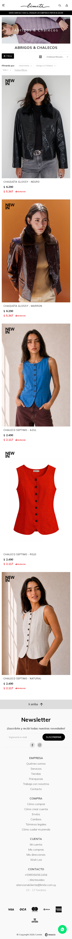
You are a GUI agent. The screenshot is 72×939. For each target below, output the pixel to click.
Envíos (36, 814)
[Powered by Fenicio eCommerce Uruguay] (50, 934)
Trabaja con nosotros (36, 784)
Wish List (36, 859)
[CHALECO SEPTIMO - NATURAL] (36, 623)
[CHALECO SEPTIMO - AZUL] (36, 375)
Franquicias (36, 779)
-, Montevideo (36, 880)
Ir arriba (36, 704)
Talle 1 (5, 70)
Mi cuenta (36, 844)
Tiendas (36, 773)
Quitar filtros (21, 70)
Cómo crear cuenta (36, 809)
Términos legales (36, 824)
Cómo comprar (36, 804)
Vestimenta (24, 65)
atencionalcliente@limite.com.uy (36, 885)
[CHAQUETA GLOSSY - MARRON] (36, 250)
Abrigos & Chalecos (44, 65)
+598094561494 (36, 874)
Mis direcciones (36, 854)
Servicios (36, 768)
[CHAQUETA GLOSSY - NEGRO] (36, 126)
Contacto (36, 789)
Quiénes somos (36, 763)
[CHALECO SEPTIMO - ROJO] (36, 499)
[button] (59, 5)
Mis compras (36, 849)
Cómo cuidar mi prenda (36, 829)
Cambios (36, 819)
